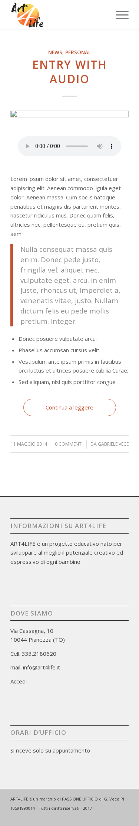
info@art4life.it (41, 667)
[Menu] (118, 15)
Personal (78, 52)
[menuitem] (101, 15)
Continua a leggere (69, 407)
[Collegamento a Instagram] (123, 816)
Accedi (18, 681)
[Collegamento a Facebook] (100, 816)
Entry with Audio (69, 71)
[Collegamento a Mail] (112, 816)
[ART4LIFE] (57, 15)
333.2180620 (39, 653)
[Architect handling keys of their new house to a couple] (69, 132)
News (55, 52)
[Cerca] (101, 15)
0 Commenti (69, 444)
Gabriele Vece (113, 444)
